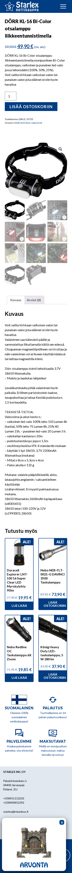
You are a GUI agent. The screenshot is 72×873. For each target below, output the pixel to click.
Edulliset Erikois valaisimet (28, 122)
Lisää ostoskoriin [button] (55, 603)
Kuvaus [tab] (15, 300)
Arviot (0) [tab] (34, 300)
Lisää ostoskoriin (31, 106)
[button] (60, 149)
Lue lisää (19, 605)
